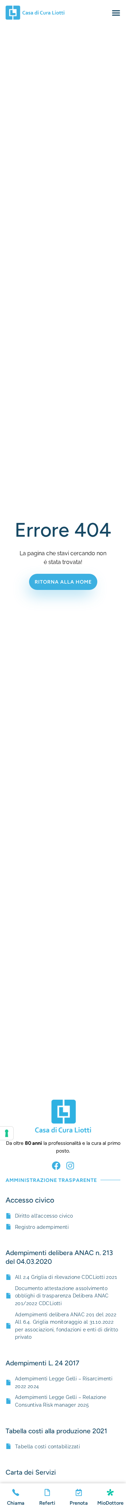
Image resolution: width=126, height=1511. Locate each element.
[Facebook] (56, 1165)
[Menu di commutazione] (116, 12)
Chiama (15, 1503)
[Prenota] (78, 1492)
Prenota (79, 1503)
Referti (47, 1503)
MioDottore (110, 1503)
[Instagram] (70, 1165)
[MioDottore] (110, 1492)
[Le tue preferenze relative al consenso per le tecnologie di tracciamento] (6, 1133)
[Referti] (47, 1492)
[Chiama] (15, 1492)
